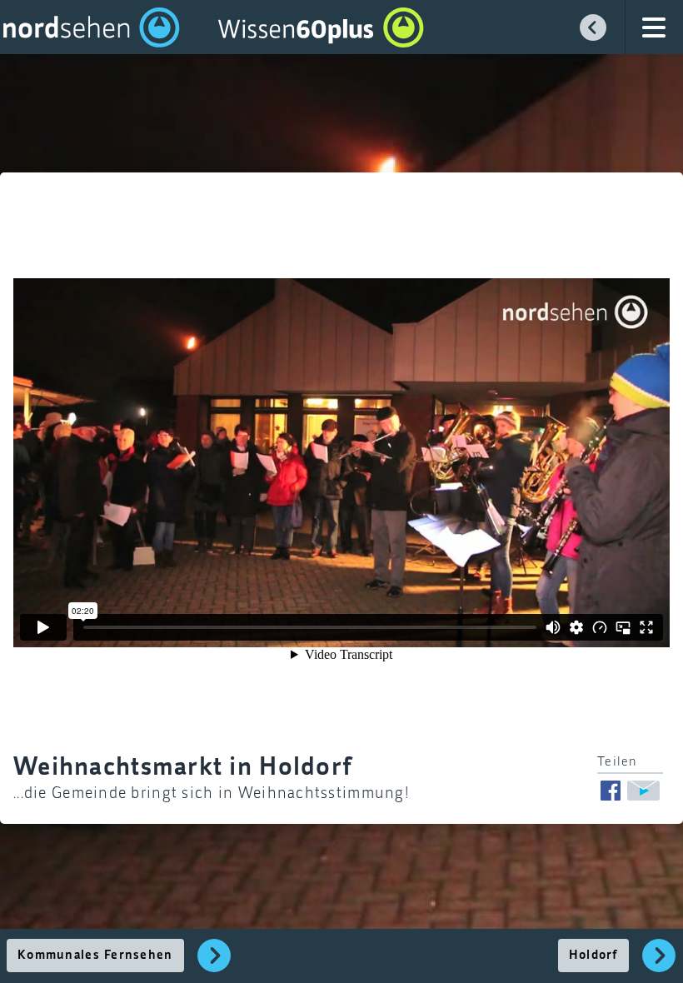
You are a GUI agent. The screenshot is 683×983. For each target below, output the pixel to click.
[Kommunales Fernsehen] (214, 964)
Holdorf (593, 955)
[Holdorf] (659, 964)
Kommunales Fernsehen (95, 955)
